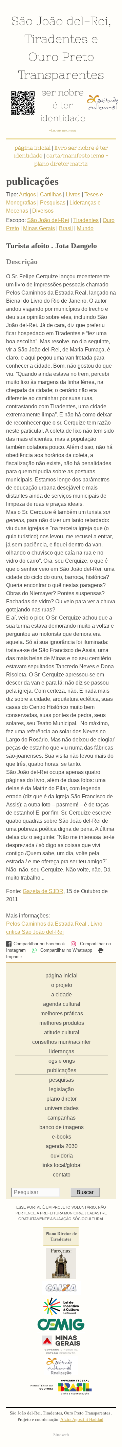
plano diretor (61, 1099)
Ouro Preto (61, 56)
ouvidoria (61, 1156)
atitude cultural (61, 1032)
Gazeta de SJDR (43, 891)
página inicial (32, 148)
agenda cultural (61, 1004)
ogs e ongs (61, 1061)
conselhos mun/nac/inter (61, 1042)
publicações (61, 1070)
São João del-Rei (59, 20)
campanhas (61, 1118)
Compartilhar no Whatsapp (65, 950)
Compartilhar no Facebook (39, 943)
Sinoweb (61, 1434)
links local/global (61, 1165)
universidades (62, 1108)
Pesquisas (52, 203)
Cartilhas (51, 194)
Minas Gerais (39, 228)
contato (61, 1175)
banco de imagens (61, 1127)
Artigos (27, 194)
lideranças (61, 1051)
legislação (61, 1089)
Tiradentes (56, 38)
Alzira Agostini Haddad (81, 1419)
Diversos (43, 211)
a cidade (61, 994)
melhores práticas (61, 1013)
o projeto (61, 985)
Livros (73, 194)
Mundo (85, 228)
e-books (61, 1137)
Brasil (66, 228)
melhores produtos (61, 1023)
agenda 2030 (62, 1146)
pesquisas (61, 1080)
